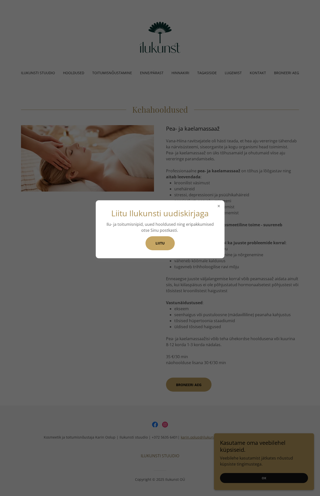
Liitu (160, 243)
